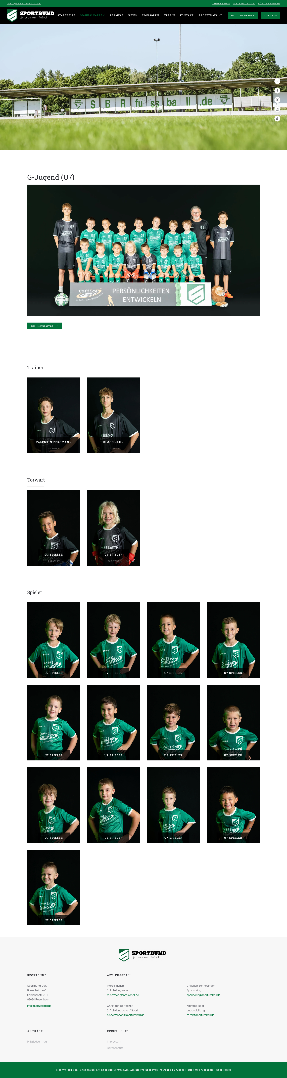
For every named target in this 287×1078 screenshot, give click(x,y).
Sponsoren (150, 15)
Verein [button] (169, 15)
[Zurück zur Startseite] (31, 15)
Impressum (221, 3)
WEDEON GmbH (185, 1070)
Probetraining (211, 15)
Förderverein (269, 3)
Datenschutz (244, 3)
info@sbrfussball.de (24, 3)
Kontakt (187, 15)
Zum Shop (270, 15)
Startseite (66, 15)
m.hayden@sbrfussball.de (123, 995)
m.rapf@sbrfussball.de (200, 1015)
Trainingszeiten (42, 326)
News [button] (132, 15)
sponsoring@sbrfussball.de (203, 995)
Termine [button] (116, 15)
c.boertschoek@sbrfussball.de (125, 1015)
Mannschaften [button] (92, 15)
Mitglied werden (242, 15)
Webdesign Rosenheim (216, 1070)
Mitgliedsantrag (37, 1041)
